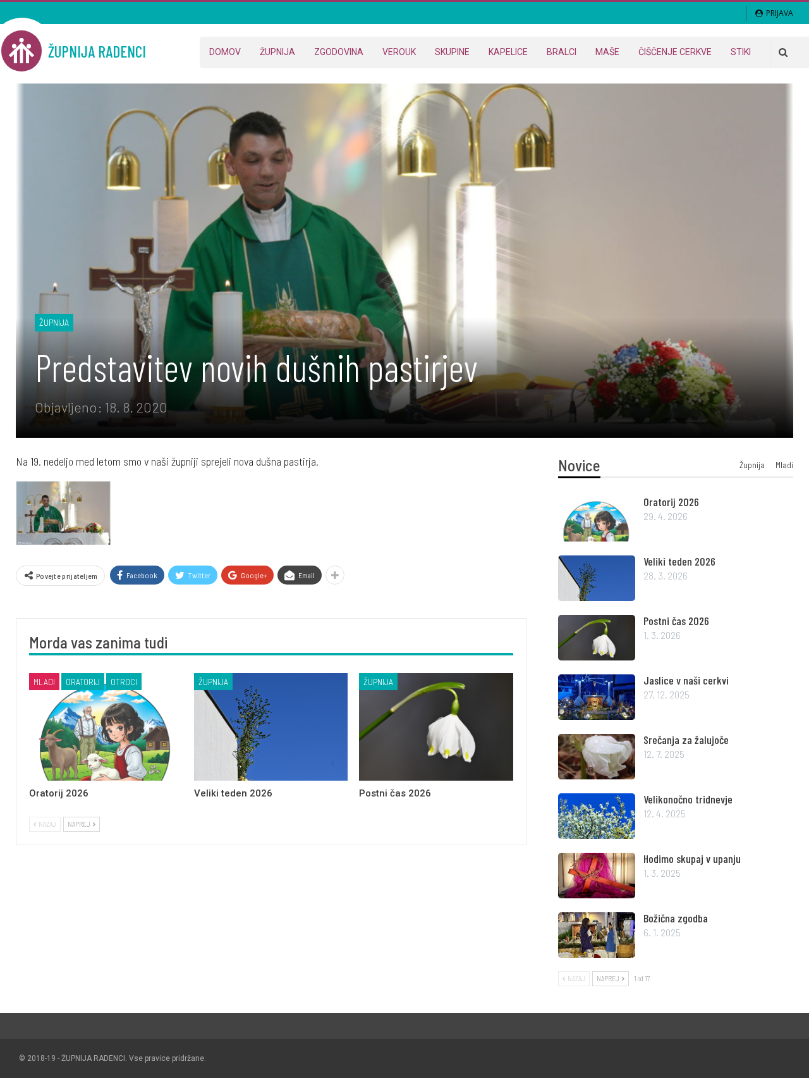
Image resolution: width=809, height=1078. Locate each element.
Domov (225, 52)
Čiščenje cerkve (675, 52)
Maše (607, 52)
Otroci (124, 681)
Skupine (452, 52)
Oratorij (83, 681)
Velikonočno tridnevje (688, 799)
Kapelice (508, 52)
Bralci (561, 52)
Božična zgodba (675, 918)
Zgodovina (338, 52)
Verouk (399, 52)
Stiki (741, 52)
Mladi (44, 681)
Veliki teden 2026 (679, 561)
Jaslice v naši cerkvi (686, 680)
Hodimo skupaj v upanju (692, 858)
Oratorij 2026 (671, 502)
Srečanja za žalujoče (686, 740)
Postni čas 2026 (676, 621)
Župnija (277, 52)
